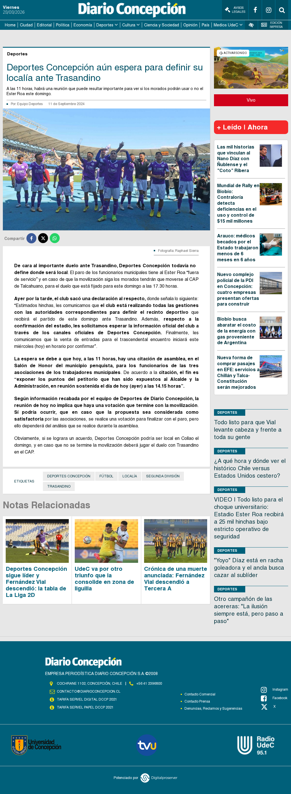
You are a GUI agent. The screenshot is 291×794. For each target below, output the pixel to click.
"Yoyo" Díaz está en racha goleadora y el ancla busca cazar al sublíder (249, 567)
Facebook (280, 698)
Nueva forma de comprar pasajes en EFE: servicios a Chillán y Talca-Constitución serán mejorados (238, 372)
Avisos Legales (238, 9)
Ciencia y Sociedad (161, 25)
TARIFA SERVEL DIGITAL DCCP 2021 (87, 699)
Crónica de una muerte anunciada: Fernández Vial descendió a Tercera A (175, 578)
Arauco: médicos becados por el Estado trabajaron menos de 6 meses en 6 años (237, 247)
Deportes (104, 25)
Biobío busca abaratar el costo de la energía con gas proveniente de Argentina (236, 330)
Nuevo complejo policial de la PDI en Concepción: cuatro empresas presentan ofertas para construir (238, 289)
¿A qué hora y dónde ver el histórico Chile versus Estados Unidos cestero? (250, 468)
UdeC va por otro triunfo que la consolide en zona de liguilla (104, 578)
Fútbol (106, 476)
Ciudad (26, 25)
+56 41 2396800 (149, 684)
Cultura (128, 25)
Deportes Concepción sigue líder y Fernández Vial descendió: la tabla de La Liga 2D (36, 581)
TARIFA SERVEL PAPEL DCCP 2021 (85, 707)
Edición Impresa (276, 24)
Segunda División (163, 476)
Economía (83, 25)
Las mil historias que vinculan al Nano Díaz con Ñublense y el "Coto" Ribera (235, 158)
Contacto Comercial (199, 694)
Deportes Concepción (68, 476)
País (205, 25)
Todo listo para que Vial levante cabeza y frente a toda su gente (248, 429)
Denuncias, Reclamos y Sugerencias (213, 709)
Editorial (44, 25)
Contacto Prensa (197, 701)
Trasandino (58, 486)
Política (62, 25)
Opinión (190, 25)
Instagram (280, 689)
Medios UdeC (226, 25)
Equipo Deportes (30, 104)
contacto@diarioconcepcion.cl (88, 691)
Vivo (251, 100)
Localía (129, 476)
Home (10, 25)
